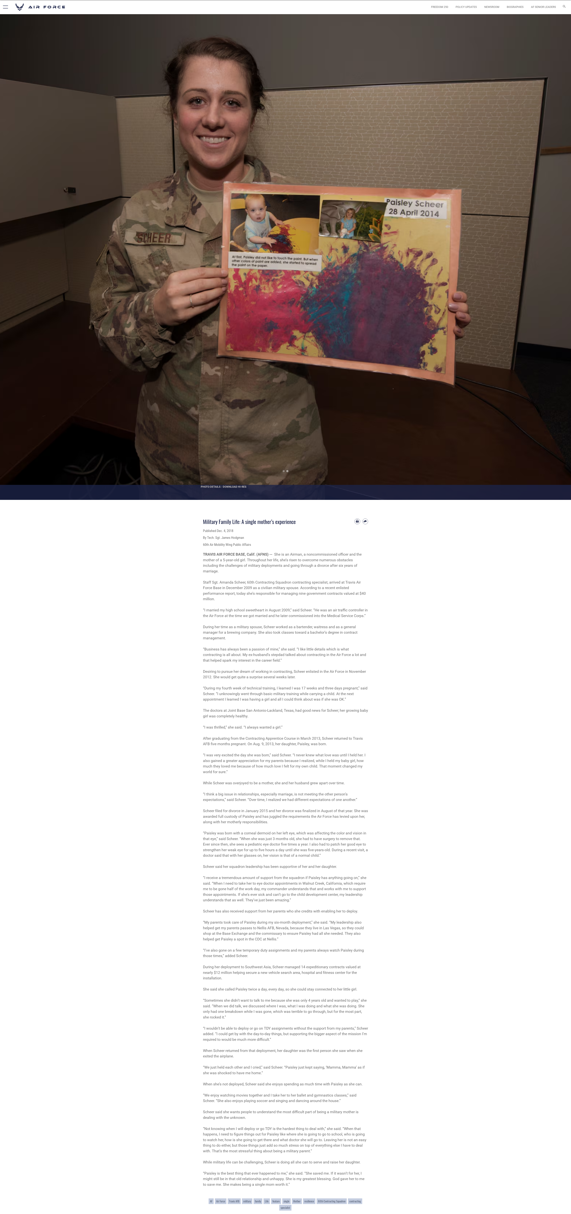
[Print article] (357, 521)
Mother (297, 1201)
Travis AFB (234, 1201)
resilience (309, 1201)
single (286, 1201)
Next (542, 257)
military (247, 1201)
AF (211, 1201)
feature (276, 1201)
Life (267, 1201)
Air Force (220, 1201)
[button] (5, 7)
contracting (355, 1201)
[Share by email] (365, 521)
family (258, 1201)
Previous (28, 257)
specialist (285, 1208)
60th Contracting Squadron (331, 1201)
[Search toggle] (564, 7)
